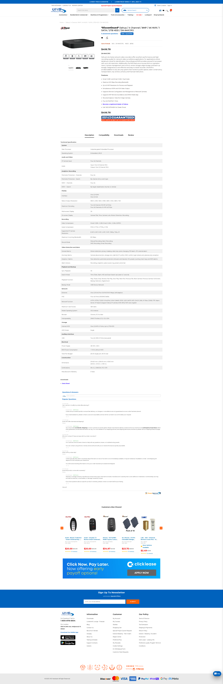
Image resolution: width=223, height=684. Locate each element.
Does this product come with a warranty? (73, 470)
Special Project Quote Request (111, 5)
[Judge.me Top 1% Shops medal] (112, 667)
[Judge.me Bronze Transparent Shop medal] (104, 667)
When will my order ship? (69, 452)
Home (62, 22)
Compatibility (104, 135)
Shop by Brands (159, 15)
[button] (66, 417)
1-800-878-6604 (56, 5)
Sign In (170, 5)
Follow (64, 407)
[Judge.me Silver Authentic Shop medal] (97, 667)
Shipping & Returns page (153, 429)
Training (130, 15)
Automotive (63, 15)
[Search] (117, 10)
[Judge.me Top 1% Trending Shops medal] (119, 667)
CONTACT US (67, 5)
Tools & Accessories (117, 15)
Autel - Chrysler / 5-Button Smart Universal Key (92, 539)
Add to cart (73, 526)
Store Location (161, 5)
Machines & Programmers (99, 15)
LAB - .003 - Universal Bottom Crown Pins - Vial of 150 (149, 539)
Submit (133, 601)
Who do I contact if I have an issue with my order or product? (79, 436)
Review (131, 135)
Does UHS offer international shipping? (73, 421)
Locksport (148, 15)
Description (89, 135)
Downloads (118, 135)
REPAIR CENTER (77, 5)
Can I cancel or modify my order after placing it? (75, 405)
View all (64, 487)
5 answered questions (109, 33)
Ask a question (127, 33)
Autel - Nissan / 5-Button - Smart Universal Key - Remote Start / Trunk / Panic (73, 540)
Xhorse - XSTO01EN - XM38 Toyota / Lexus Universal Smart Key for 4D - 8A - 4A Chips (110, 540)
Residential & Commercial (78, 15)
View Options (149, 526)
